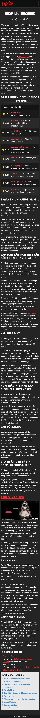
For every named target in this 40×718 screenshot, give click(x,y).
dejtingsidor (33, 313)
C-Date (14, 112)
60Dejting (15, 131)
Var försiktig (9, 696)
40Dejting (15, 120)
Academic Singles (19, 147)
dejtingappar (23, 56)
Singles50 (16, 139)
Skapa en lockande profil (13, 681)
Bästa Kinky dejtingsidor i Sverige (17, 678)
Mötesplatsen (17, 181)
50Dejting (15, 166)
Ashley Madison (12, 497)
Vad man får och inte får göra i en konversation (17, 685)
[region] (20, 708)
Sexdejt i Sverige (10, 656)
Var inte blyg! (9, 690)
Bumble (15, 189)
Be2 (13, 158)
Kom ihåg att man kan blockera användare (20, 693)
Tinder (14, 173)
